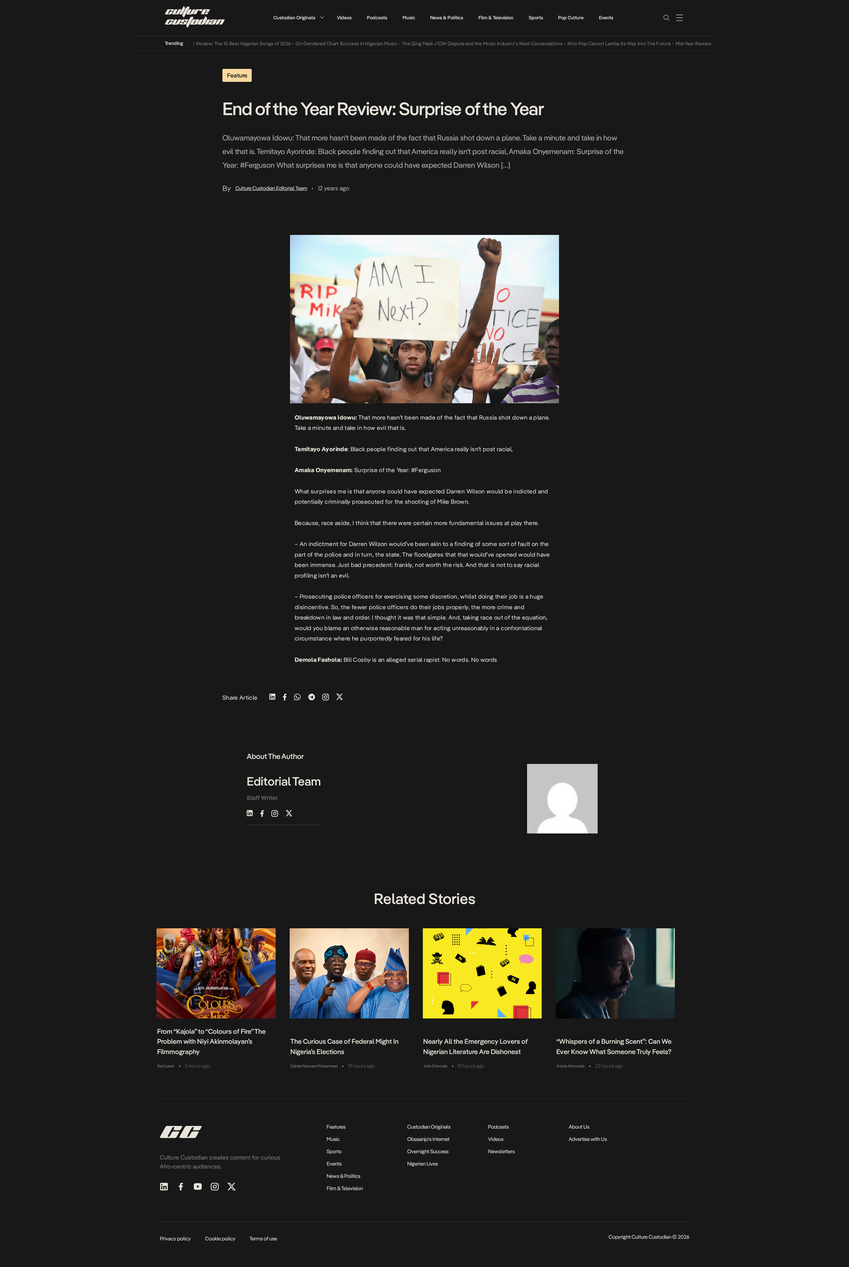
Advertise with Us (588, 1139)
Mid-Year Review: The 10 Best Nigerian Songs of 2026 (213, 43)
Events (606, 17)
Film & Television (495, 17)
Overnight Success (427, 1151)
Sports (536, 17)
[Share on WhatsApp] (297, 697)
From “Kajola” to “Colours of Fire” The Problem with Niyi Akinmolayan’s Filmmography (211, 1041)
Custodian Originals (294, 17)
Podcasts (377, 17)
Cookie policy (220, 1238)
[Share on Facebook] (285, 697)
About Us (579, 1127)
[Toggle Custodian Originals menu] (322, 17)
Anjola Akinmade (570, 1066)
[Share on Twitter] (339, 697)
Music (409, 17)
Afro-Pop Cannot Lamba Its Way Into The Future (598, 43)
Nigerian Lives (422, 1164)
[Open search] (666, 17)
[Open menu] (679, 17)
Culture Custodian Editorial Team (271, 188)
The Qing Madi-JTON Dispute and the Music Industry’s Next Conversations (461, 43)
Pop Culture (571, 17)
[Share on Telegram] (311, 697)
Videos (344, 17)
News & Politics (446, 17)
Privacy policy (175, 1238)
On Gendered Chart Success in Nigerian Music (326, 43)
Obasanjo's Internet (428, 1139)
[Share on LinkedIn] (272, 697)
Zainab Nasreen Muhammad (314, 1066)
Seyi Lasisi (165, 1066)
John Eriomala (435, 1066)
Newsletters (501, 1151)
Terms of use (263, 1238)
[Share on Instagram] (325, 697)
